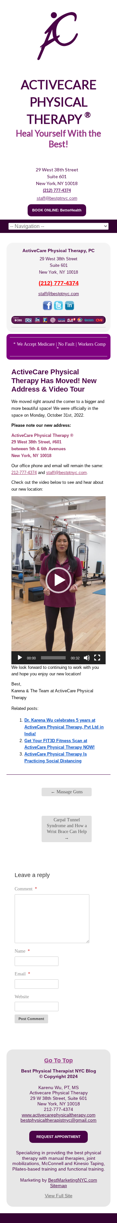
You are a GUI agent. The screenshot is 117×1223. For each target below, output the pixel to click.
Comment (26, 888)
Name (22, 951)
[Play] (20, 658)
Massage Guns (67, 791)
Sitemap (58, 1185)
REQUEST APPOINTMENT (58, 1137)
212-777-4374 (24, 472)
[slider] (53, 657)
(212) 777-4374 (57, 190)
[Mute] (87, 658)
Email (22, 973)
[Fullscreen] (97, 658)
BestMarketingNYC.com (72, 1180)
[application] (58, 580)
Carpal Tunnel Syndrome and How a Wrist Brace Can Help (67, 828)
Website (22, 996)
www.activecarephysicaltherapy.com (59, 1114)
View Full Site (58, 1195)
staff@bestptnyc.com (57, 198)
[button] (59, 580)
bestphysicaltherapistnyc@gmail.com (58, 1120)
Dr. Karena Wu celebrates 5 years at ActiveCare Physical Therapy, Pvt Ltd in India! (64, 727)
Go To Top (58, 1060)
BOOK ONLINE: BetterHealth (57, 210)
